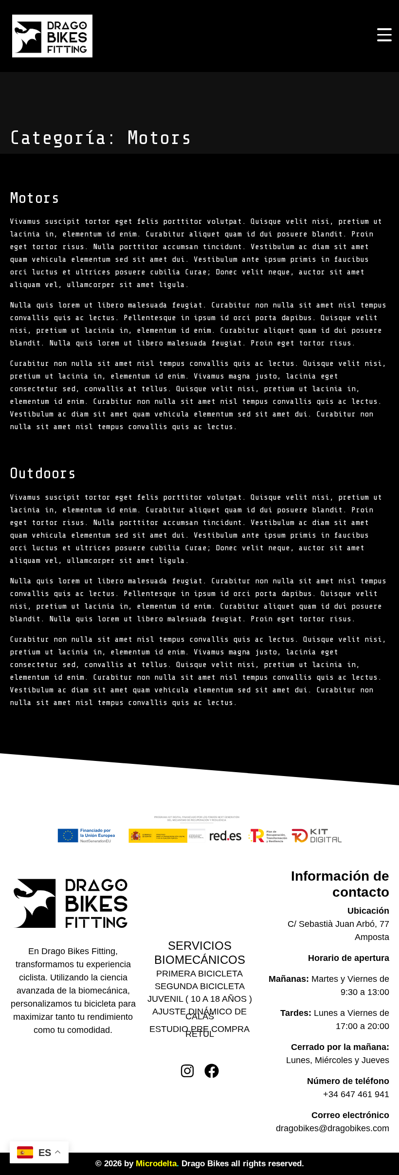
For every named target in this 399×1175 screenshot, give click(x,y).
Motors (34, 198)
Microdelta (156, 1163)
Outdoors (43, 473)
